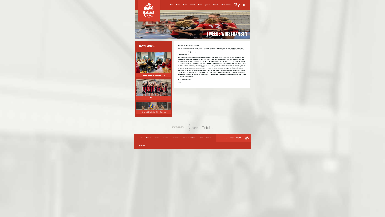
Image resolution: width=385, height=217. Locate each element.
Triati (239, 139)
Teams (185, 5)
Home (171, 5)
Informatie (192, 5)
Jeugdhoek (165, 138)
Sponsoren (207, 5)
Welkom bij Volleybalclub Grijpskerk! (154, 112)
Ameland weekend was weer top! (154, 75)
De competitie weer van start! (153, 98)
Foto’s (200, 5)
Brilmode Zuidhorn (226, 5)
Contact (215, 5)
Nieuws (178, 5)
